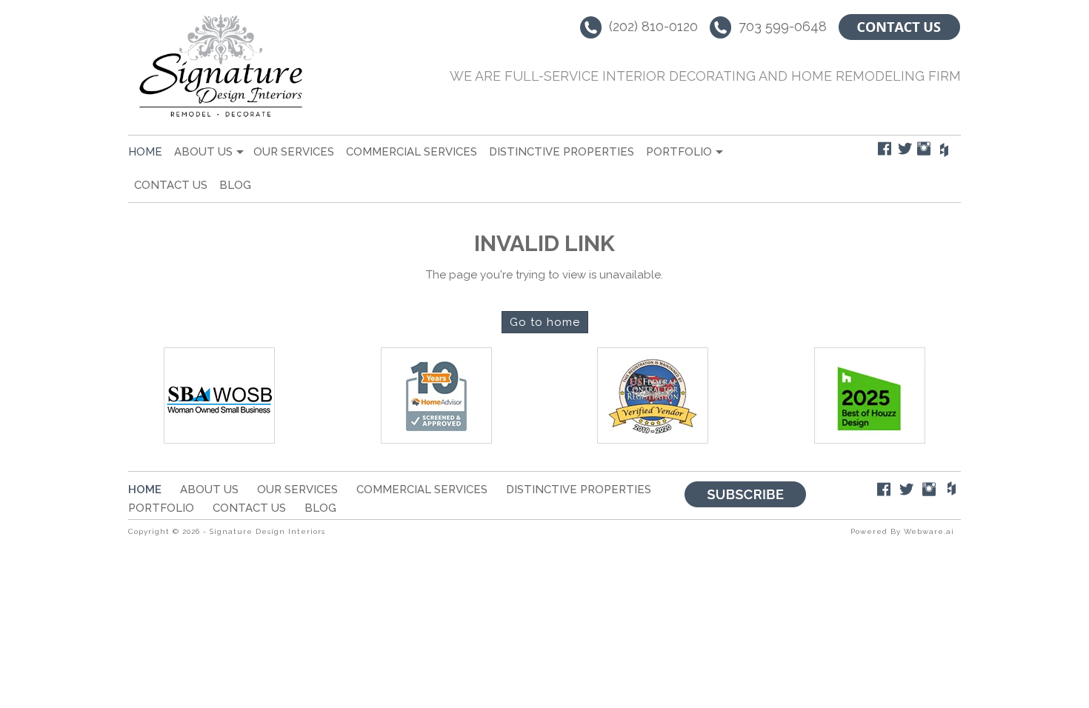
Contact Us (170, 185)
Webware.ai (929, 531)
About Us (203, 151)
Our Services (293, 151)
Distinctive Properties (561, 151)
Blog (235, 185)
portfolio (679, 151)
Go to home (545, 322)
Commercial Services (411, 151)
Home (145, 151)
